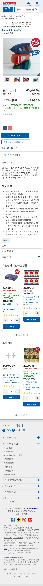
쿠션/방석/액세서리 (10, 18)
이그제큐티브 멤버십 (13, 455)
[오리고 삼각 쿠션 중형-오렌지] (10, 128)
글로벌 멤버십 (10, 474)
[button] (36, 9)
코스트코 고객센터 (12, 425)
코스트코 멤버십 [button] (10, 443)
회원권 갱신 (9, 451)
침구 (25, 16)
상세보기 (6, 240)
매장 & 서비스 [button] (9, 486)
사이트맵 (8, 508)
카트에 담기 (11, 326)
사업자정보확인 (26, 545)
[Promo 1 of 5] (16, 335)
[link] (7, 148)
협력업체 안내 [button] (9, 492)
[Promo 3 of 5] (21, 335)
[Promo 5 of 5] (27, 335)
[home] (9, 3)
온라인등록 (9, 459)
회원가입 (8, 447)
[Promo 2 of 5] (19, 335)
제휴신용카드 (10, 470)
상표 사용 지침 (21, 513)
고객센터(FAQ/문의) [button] (12, 480)
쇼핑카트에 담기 (15, 135)
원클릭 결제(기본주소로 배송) (16, 142)
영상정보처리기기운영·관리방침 (21, 511)
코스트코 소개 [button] (9, 437)
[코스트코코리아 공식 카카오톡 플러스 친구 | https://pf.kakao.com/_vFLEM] (19, 520)
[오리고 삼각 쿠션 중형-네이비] (5, 128)
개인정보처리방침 (31, 508)
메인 (3, 16)
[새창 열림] (6, 550)
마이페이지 (9, 463)
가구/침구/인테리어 (14, 16)
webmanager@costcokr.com (15, 543)
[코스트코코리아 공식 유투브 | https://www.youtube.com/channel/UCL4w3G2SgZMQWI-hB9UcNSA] (30, 520)
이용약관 (18, 508)
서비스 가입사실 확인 (11, 569)
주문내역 (8, 467)
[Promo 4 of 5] (24, 335)
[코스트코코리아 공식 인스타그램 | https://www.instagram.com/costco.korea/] (24, 520)
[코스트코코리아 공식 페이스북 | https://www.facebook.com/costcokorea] (13, 520)
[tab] (21, 437)
